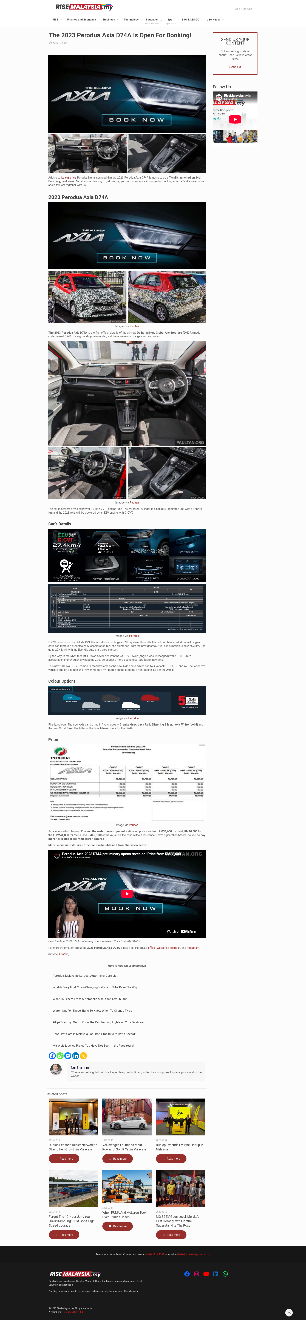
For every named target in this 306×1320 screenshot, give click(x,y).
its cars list (68, 177)
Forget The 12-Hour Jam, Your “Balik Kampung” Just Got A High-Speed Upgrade (72, 1221)
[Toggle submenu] (61, 19)
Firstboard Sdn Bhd (73, 1312)
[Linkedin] (75, 1055)
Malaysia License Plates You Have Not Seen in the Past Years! (93, 1045)
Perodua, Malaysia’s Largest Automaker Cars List (85, 975)
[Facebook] (52, 1055)
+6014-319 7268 (154, 1254)
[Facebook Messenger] (67, 1055)
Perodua (134, 636)
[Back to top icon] (289, 1312)
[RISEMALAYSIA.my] (84, 7)
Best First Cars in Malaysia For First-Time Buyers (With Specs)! (94, 1034)
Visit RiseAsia (243, 9)
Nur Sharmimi (80, 1067)
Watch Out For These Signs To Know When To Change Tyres (92, 1010)
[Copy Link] (83, 1055)
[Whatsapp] (60, 1055)
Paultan (134, 326)
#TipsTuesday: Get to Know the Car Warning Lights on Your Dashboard (99, 1022)
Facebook (174, 947)
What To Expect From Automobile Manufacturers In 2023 (91, 999)
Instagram (193, 947)
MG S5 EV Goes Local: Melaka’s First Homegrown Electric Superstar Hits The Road (177, 1221)
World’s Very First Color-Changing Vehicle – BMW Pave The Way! (95, 987)
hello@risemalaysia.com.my (194, 1254)
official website (157, 947)
